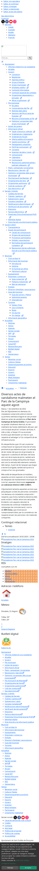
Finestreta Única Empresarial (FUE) (19, 717)
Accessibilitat (10, 836)
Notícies (23, 388)
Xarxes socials (10, 761)
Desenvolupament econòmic (16, 794)
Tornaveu (8, 766)
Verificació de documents (15, 709)
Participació (9, 810)
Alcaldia (8, 657)
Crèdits (8, 823)
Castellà (11, 30)
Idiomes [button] (8, 24)
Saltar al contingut (11, 4)
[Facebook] (7, 21)
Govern (8, 660)
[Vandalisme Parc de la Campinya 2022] (17, 549)
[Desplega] (16, 389)
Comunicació (10, 771)
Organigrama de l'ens (14, 683)
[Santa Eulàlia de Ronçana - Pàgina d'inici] (14, 50)
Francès (11, 37)
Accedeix (4, 600)
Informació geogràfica (14, 748)
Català (10, 27)
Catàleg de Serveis (12, 696)
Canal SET (9, 774)
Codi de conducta (12, 688)
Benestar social (11, 789)
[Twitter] (3, 21)
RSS (6, 781)
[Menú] (2, 61)
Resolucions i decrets (13, 673)
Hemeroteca (10, 784)
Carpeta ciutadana (12, 704)
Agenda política (11, 573)
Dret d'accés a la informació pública (19, 722)
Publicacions (10, 581)
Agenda (8, 571)
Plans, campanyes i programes (17, 670)
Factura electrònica (12, 714)
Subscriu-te (6, 648)
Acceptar (28, 868)
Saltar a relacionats (11, 9)
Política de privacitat (13, 831)
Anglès (11, 32)
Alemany (11, 35)
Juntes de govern (12, 665)
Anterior (4, 629)
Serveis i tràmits (7, 693)
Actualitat (10, 388)
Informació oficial (12, 668)
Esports (8, 800)
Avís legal (8, 828)
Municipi (4, 724)
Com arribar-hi (11, 727)
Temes (4, 787)
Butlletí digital (10, 779)
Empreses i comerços (13, 735)
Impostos (9, 712)
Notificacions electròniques (16, 706)
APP (6, 763)
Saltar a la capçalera (11, 1)
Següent (11, 629)
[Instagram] (14, 21)
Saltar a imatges (10, 6)
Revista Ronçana (11, 776)
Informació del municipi (14, 730)
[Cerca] (30, 57)
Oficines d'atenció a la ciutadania (18, 655)
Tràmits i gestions (12, 699)
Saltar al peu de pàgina (12, 11)
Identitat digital (11, 719)
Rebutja (10, 868)
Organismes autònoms (14, 686)
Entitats (8, 737)
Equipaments (10, 732)
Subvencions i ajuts (12, 701)
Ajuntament (6, 652)
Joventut (8, 805)
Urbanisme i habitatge (14, 813)
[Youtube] (11, 21)
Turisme (8, 745)
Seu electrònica (7, 16)
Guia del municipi (12, 743)
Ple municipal (10, 662)
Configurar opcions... (9, 863)
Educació (8, 797)
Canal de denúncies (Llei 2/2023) (18, 820)
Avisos (7, 576)
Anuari (7, 769)
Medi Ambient (10, 807)
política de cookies (22, 860)
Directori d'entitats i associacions (18, 740)
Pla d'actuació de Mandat (15, 680)
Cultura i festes (11, 792)
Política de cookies (12, 833)
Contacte (5, 18)
